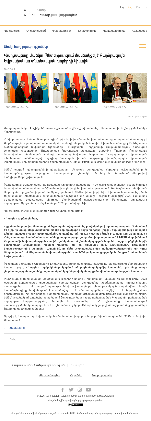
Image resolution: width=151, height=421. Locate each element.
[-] (26, 88)
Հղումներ (76, 375)
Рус (138, 6)
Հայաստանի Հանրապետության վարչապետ (48, 365)
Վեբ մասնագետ (49, 375)
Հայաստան (139, 30)
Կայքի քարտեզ (102, 375)
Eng (122, 6)
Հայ (130, 6)
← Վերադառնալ (15, 328)
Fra (145, 6)
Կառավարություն (114, 30)
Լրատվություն (87, 30)
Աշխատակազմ (36, 30)
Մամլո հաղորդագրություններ (26, 46)
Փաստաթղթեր (62, 30)
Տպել (12, 339)
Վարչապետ (12, 30)
